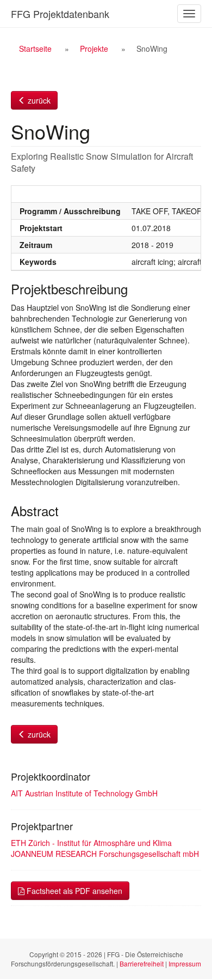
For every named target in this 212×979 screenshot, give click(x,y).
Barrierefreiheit (142, 963)
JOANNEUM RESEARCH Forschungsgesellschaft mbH (105, 853)
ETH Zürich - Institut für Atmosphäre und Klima (91, 842)
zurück (38, 100)
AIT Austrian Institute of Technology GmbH (84, 793)
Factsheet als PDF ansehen (73, 890)
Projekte (94, 48)
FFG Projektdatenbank (60, 14)
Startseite (35, 48)
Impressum (185, 963)
